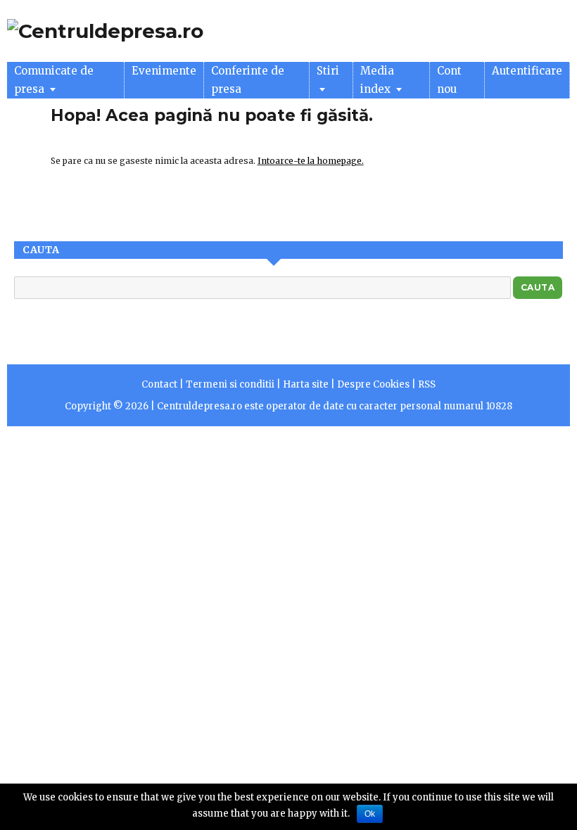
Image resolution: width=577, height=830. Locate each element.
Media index (377, 80)
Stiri (328, 70)
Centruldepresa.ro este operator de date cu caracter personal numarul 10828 (334, 406)
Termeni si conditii (230, 384)
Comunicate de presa (54, 80)
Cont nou (449, 80)
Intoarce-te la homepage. (311, 160)
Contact (159, 384)
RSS (427, 384)
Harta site (306, 384)
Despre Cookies (373, 384)
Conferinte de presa (247, 80)
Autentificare (527, 70)
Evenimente (164, 70)
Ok (369, 814)
